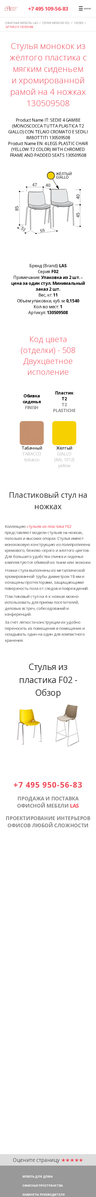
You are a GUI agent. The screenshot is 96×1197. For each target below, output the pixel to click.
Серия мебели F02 (56, 23)
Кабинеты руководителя (43, 1194)
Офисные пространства (42, 1185)
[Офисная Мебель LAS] (11, 8)
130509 (78, 23)
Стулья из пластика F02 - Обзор (48, 679)
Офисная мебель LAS (21, 23)
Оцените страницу (48, 1159)
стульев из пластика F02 (49, 526)
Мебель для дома (37, 1176)
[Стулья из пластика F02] (48, 746)
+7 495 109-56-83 (48, 8)
